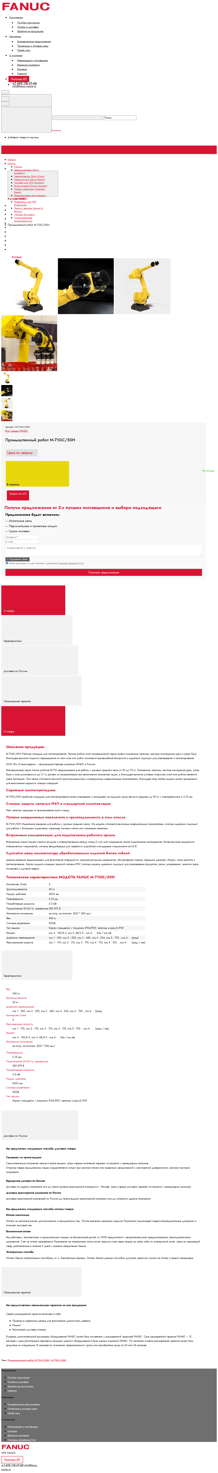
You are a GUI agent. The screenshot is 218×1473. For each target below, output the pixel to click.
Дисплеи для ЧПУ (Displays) (29, 182)
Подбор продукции (28, 23)
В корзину (13, 484)
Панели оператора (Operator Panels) (29, 190)
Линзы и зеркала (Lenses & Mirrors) (28, 209)
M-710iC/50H (58, 1360)
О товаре (9, 611)
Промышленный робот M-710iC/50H (28, 1360)
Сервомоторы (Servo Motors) (29, 179)
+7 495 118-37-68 (24, 83)
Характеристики (13, 641)
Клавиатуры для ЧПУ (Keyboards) (25, 203)
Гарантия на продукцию (30, 31)
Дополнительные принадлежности (23, 219)
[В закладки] (74, 256)
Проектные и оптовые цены (32, 46)
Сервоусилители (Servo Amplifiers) (26, 171)
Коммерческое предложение (34, 41)
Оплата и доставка (27, 27)
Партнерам (15, 36)
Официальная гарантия (17, 701)
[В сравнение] (25, 256)
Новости (22, 73)
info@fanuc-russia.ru (24, 86)
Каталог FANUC (67, 168)
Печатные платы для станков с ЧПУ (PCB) (30, 197)
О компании (16, 55)
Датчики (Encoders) (24, 214)
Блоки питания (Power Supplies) (28, 227)
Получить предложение (103, 572)
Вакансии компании (28, 65)
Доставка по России (16, 671)
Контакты (22, 69)
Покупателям (16, 17)
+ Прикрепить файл (17, 559)
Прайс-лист (23, 50)
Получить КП (19, 79)
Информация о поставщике (32, 60)
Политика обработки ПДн (71, 563)
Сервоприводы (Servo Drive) (29, 176)
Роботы (18, 167)
